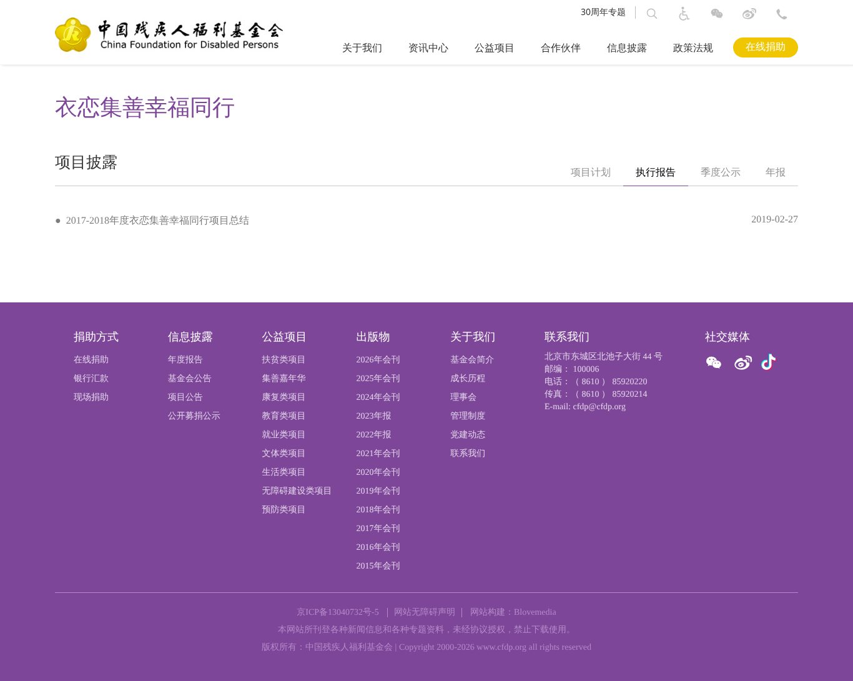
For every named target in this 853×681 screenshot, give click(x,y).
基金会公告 (190, 379)
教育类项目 (284, 416)
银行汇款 (91, 379)
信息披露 (627, 48)
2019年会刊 (378, 491)
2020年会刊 (378, 472)
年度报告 (185, 360)
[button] (652, 14)
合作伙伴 (561, 48)
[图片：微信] (768, 363)
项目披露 (86, 162)
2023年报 (373, 416)
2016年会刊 (378, 547)
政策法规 (693, 48)
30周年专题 (603, 12)
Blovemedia (535, 612)
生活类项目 (284, 472)
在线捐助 (766, 47)
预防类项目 (284, 510)
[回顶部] (822, 653)
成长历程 (467, 379)
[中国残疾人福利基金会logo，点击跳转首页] (169, 34)
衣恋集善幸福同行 (145, 107)
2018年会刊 (378, 510)
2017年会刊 (378, 529)
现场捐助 (91, 397)
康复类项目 (284, 397)
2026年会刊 (378, 360)
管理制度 (467, 416)
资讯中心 (428, 48)
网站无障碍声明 (424, 612)
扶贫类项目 (284, 360)
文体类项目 (284, 454)
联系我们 (467, 454)
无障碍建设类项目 (297, 491)
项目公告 (185, 397)
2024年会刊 (378, 397)
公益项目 (495, 48)
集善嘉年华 (284, 379)
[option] (590, 173)
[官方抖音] (768, 363)
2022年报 (373, 435)
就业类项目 (284, 435)
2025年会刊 (378, 379)
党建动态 (467, 435)
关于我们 (362, 48)
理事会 (463, 397)
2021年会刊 (378, 454)
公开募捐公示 (194, 416)
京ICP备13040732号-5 (337, 612)
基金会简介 (472, 360)
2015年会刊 (378, 566)
